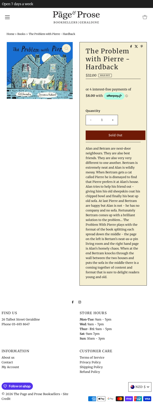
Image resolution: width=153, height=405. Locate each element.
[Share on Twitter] (137, 47)
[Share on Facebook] (131, 47)
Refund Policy (90, 372)
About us (8, 357)
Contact (7, 362)
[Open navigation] (7, 17)
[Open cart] (145, 17)
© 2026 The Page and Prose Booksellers (31, 394)
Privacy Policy (90, 362)
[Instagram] (79, 301)
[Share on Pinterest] (142, 47)
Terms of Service (92, 357)
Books (21, 34)
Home (10, 34)
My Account (10, 367)
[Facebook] (73, 301)
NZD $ (140, 387)
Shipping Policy (91, 367)
